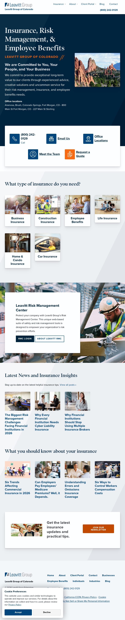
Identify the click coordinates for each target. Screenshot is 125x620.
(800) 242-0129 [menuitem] (109, 10)
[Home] (18, 574)
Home (50, 575)
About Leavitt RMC (49, 338)
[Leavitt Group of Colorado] (18, 4)
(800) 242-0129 (72, 588)
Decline (47, 612)
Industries (94, 581)
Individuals (78, 581)
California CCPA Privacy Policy (80, 597)
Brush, (19, 105)
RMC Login (25, 338)
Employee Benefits (57, 581)
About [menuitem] (72, 4)
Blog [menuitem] (102, 4)
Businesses (108, 575)
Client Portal (77, 575)
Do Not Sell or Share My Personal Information (86, 601)
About (62, 575)
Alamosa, (10, 105)
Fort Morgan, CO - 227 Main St (29, 109)
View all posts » (68, 384)
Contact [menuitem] (113, 4)
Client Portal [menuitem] (87, 4)
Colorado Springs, (32, 105)
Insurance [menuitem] (58, 4)
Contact (93, 575)
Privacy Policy (14, 604)
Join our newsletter (98, 528)
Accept (18, 612)
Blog (107, 581)
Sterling (50, 109)
